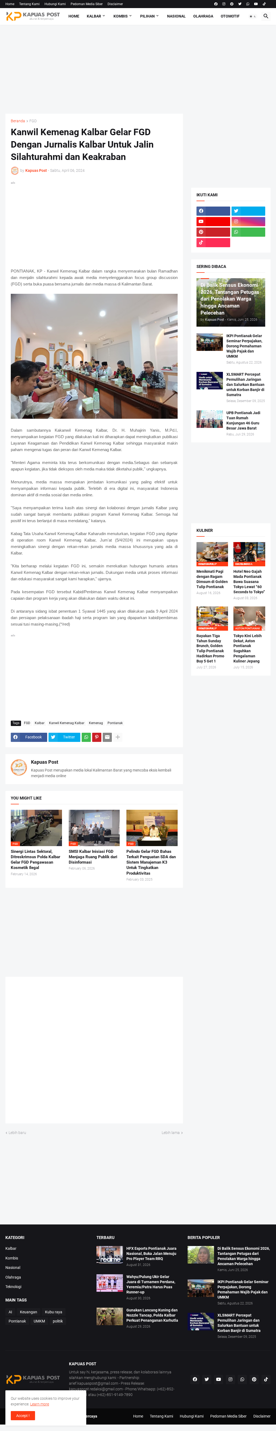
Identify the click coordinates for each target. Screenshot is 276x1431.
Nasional (176, 16)
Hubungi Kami (55, 4)
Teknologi (13, 1287)
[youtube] (256, 4)
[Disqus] (94, 1052)
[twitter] (240, 4)
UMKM (39, 1321)
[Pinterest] (96, 737)
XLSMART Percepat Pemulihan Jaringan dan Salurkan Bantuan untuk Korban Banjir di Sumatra (245, 384)
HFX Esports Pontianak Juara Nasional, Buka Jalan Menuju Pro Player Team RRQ (151, 1253)
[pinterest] (231, 4)
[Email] (107, 737)
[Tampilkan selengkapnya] (117, 737)
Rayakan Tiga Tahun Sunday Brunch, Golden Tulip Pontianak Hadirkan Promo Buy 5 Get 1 (210, 649)
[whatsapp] (247, 4)
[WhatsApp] (86, 737)
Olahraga (203, 16)
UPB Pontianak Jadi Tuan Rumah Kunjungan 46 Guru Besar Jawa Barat (243, 420)
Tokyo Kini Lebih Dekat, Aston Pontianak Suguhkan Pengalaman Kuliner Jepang (247, 649)
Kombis (120, 16)
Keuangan (28, 1312)
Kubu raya (53, 1312)
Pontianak (115, 723)
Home (9, 4)
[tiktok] (264, 4)
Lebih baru (17, 1132)
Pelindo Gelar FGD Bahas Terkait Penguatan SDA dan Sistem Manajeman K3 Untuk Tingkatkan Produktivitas (151, 862)
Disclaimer (115, 4)
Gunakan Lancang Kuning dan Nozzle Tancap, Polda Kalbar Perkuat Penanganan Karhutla (152, 1315)
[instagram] (223, 4)
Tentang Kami (29, 4)
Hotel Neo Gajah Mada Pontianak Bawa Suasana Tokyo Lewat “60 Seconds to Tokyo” (249, 581)
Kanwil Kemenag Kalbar (66, 723)
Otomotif (230, 16)
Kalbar (94, 16)
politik (58, 1321)
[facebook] (216, 4)
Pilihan (147, 16)
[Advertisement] (138, 69)
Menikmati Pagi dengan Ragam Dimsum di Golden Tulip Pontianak (212, 579)
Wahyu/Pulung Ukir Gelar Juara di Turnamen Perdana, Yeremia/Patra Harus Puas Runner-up (150, 1284)
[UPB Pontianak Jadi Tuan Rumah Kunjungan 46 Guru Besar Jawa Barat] (209, 419)
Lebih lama (171, 1132)
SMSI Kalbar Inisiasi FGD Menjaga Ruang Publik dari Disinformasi (93, 857)
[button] (252, 16)
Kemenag (96, 723)
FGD (33, 121)
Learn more (39, 1404)
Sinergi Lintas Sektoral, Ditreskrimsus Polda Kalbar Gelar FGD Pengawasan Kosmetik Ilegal (35, 859)
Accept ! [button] (23, 1415)
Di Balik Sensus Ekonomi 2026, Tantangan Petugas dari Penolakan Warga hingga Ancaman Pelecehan (244, 1256)
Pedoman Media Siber (87, 4)
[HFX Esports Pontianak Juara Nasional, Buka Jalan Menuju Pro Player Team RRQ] (109, 1255)
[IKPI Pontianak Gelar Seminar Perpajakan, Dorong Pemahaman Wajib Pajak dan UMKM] (209, 342)
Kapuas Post (44, 762)
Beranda (18, 121)
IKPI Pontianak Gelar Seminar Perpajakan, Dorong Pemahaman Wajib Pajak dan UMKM (244, 346)
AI (10, 1312)
